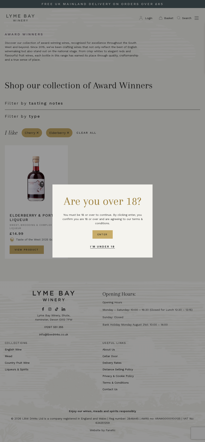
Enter (102, 234)
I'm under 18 (102, 246)
